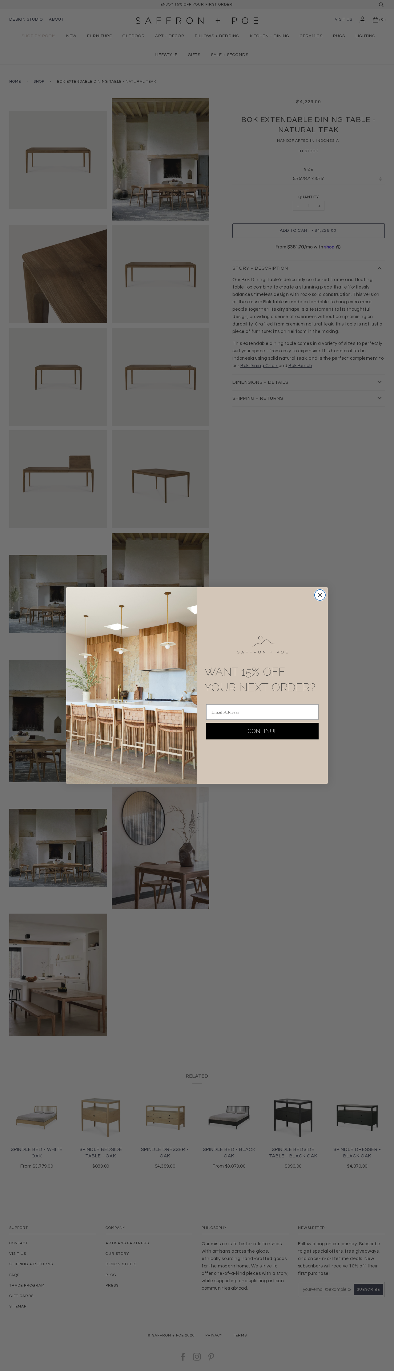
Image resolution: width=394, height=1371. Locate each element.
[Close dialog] (320, 595)
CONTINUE (262, 731)
